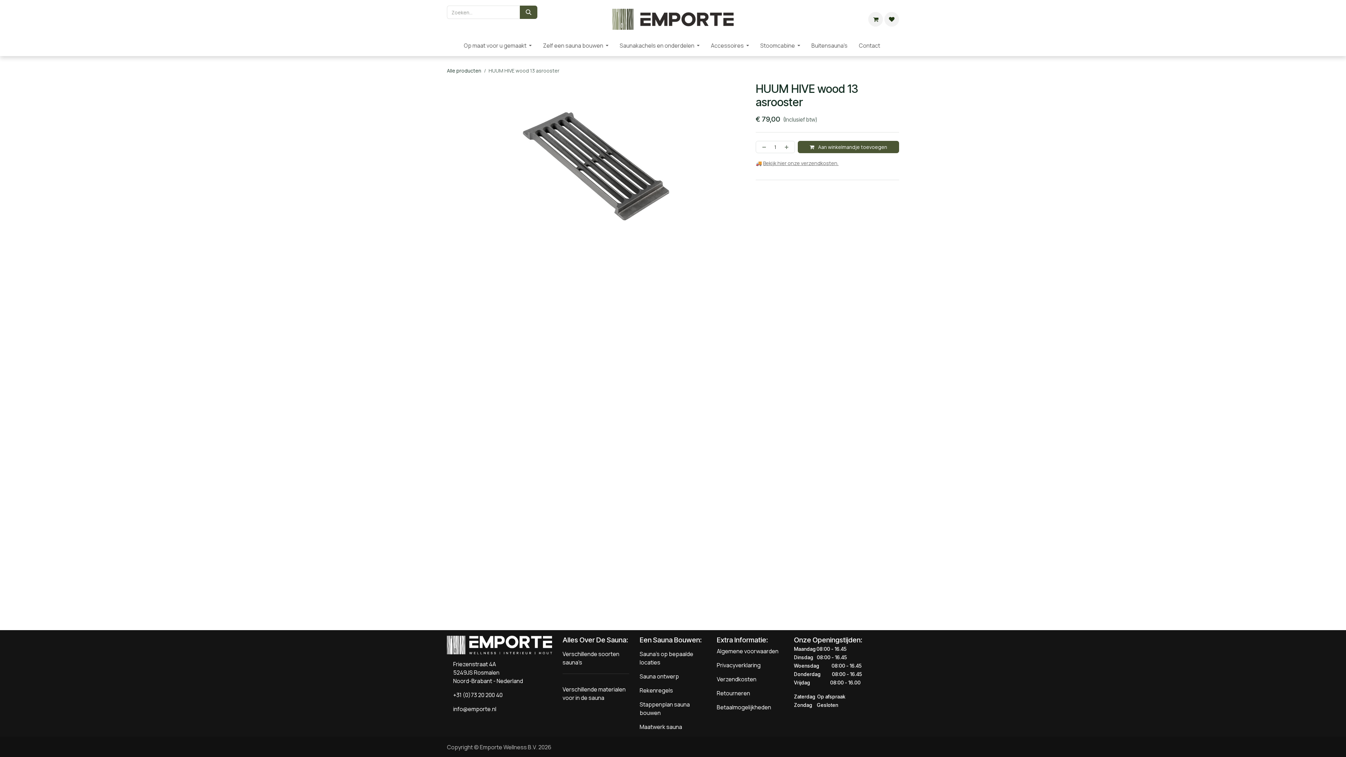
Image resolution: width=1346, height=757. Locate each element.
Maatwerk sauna (661, 727)
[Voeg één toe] (788, 147)
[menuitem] (452, 46)
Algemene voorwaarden (748, 651)
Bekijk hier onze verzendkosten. (800, 163)
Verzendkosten (736, 679)
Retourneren (733, 693)
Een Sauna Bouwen (670, 640)
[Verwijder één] (762, 147)
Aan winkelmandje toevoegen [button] (852, 147)
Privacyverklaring (739, 665)
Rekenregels (656, 690)
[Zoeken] (528, 12)
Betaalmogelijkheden (744, 707)
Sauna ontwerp (659, 676)
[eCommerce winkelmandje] (875, 19)
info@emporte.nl (473, 709)
